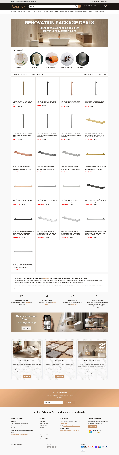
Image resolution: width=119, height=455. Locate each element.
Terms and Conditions (44, 438)
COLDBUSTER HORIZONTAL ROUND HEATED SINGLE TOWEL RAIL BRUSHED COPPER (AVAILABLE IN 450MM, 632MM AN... (23, 201)
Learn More (92, 426)
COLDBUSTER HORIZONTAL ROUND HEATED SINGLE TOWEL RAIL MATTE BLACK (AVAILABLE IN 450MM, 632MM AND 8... (23, 233)
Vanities (13, 11)
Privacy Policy (43, 436)
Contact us (27, 302)
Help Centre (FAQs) (44, 423)
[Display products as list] (105, 74)
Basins (45, 11)
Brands (102, 11)
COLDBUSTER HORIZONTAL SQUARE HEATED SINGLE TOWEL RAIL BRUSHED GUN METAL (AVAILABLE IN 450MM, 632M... (47, 168)
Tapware (39, 11)
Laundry (90, 11)
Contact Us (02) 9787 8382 (90, 5)
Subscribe (69, 402)
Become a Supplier (44, 434)
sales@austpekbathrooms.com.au (71, 425)
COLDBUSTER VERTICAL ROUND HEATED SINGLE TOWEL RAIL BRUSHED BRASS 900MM (22, 103)
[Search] (79, 6)
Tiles (66, 11)
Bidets (24, 11)
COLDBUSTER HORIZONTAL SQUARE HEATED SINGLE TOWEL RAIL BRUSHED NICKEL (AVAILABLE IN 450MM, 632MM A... (71, 168)
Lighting (96, 11)
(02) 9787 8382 (63, 423)
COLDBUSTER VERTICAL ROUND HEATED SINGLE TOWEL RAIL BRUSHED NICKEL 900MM (22, 135)
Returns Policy (43, 432)
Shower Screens (59, 11)
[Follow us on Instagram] (50, 447)
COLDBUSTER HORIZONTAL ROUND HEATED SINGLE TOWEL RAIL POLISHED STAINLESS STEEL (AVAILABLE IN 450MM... (95, 233)
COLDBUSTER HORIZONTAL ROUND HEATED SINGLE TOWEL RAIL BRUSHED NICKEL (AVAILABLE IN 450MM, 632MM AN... (71, 201)
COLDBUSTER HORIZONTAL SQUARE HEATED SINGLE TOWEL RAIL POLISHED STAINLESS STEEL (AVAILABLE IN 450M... (46, 233)
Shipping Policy (43, 429)
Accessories (78, 11)
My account (87, 6)
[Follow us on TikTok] (56, 447)
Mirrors (18, 11)
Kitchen (84, 11)
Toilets (29, 11)
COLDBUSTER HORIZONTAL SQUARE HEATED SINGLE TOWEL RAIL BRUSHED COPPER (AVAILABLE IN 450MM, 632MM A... (23, 168)
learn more (59, 376)
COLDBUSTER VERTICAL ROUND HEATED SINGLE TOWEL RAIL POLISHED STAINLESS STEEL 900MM (47, 135)
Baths (34, 11)
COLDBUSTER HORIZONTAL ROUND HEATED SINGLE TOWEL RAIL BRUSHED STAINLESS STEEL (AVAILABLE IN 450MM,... (23, 266)
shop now (27, 376)
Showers (51, 11)
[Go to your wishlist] (101, 6)
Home (12, 16)
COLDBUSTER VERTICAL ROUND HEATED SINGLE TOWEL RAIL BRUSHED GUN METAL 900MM (95, 103)
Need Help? (104, 1)
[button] (106, 6)
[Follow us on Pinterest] (53, 447)
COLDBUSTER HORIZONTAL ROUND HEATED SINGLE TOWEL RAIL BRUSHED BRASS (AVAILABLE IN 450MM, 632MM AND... (95, 168)
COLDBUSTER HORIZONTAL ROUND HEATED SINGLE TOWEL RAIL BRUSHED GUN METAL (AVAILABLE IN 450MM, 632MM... (47, 201)
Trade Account (96, 1)
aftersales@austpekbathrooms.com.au (69, 430)
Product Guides (43, 425)
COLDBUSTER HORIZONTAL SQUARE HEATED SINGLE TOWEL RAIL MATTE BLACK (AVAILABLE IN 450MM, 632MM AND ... (95, 201)
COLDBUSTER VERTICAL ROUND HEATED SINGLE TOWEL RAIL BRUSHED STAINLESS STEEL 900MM (71, 135)
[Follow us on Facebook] (48, 447)
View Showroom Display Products (19, 434)
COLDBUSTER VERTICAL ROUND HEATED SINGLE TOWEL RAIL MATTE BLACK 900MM (47, 102)
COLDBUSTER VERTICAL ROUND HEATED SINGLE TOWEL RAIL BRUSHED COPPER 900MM (70, 103)
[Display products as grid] (102, 74)
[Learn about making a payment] (94, 449)
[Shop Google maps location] (95, 430)
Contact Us (42, 421)
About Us (73, 304)
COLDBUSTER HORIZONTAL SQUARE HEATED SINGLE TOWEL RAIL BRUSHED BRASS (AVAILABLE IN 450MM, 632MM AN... (95, 135)
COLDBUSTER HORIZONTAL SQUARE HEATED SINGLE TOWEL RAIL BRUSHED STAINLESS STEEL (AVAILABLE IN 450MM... (71, 233)
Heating (71, 11)
